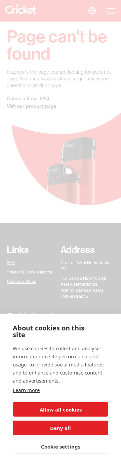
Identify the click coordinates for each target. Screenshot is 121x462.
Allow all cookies (61, 409)
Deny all (60, 428)
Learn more (26, 390)
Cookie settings (60, 446)
